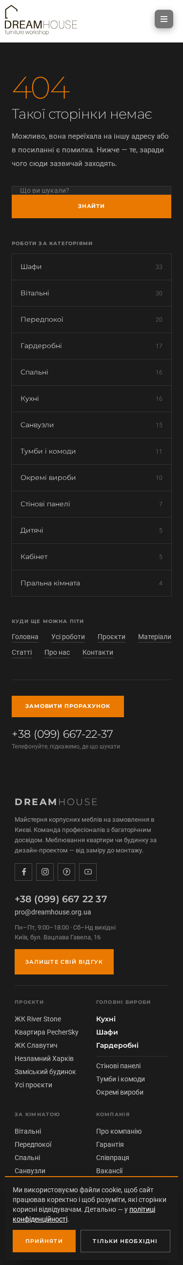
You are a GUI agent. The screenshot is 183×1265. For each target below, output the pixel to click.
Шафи (91, 266)
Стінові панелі (91, 503)
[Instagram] (45, 872)
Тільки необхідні (125, 1241)
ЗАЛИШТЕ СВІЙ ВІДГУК (64, 961)
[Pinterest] (66, 872)
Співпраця (112, 1157)
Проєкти (111, 637)
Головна (25, 637)
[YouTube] (88, 872)
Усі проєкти (33, 1085)
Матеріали (154, 637)
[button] (164, 19)
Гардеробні (91, 345)
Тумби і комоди (91, 451)
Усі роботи (68, 637)
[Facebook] (23, 872)
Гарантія (110, 1144)
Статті (22, 652)
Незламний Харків (44, 1058)
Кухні (91, 398)
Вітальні (91, 293)
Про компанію (119, 1131)
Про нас (57, 652)
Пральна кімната (91, 583)
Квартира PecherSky (47, 1032)
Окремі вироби (91, 477)
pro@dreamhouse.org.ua (53, 912)
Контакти (97, 652)
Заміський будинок (45, 1072)
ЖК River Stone (38, 1019)
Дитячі (91, 530)
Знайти (91, 206)
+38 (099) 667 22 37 (61, 899)
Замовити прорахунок (67, 706)
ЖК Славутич (36, 1045)
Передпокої (91, 319)
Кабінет (91, 556)
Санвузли (91, 424)
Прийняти (44, 1241)
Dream (57, 802)
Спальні (91, 372)
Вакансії (109, 1171)
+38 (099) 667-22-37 (66, 738)
